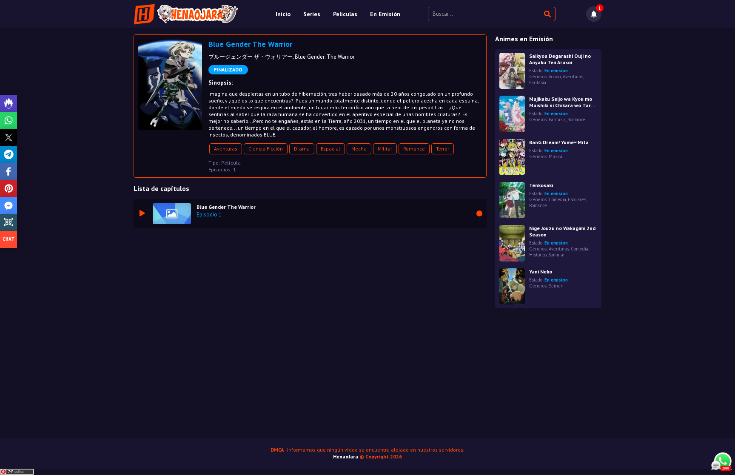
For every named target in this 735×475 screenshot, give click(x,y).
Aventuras (225, 148)
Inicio (283, 14)
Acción (555, 77)
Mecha (359, 148)
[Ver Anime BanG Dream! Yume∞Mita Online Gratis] (512, 157)
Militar (385, 148)
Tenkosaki (541, 185)
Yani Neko (540, 271)
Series (311, 14)
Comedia (557, 199)
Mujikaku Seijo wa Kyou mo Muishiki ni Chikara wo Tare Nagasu (561, 102)
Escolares (577, 199)
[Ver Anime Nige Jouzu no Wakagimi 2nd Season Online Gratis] (512, 243)
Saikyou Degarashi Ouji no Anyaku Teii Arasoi (560, 59)
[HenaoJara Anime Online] (186, 14)
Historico (538, 255)
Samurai (556, 255)
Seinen (556, 286)
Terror (442, 148)
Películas (345, 14)
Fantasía (537, 82)
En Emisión (385, 14)
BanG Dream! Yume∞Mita (559, 142)
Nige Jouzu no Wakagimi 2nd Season (562, 231)
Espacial (330, 148)
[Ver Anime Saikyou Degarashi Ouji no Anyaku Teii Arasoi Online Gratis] (512, 71)
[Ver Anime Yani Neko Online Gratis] (512, 286)
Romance (414, 148)
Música (555, 156)
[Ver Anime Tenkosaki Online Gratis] (512, 200)
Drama (302, 148)
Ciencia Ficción (265, 148)
